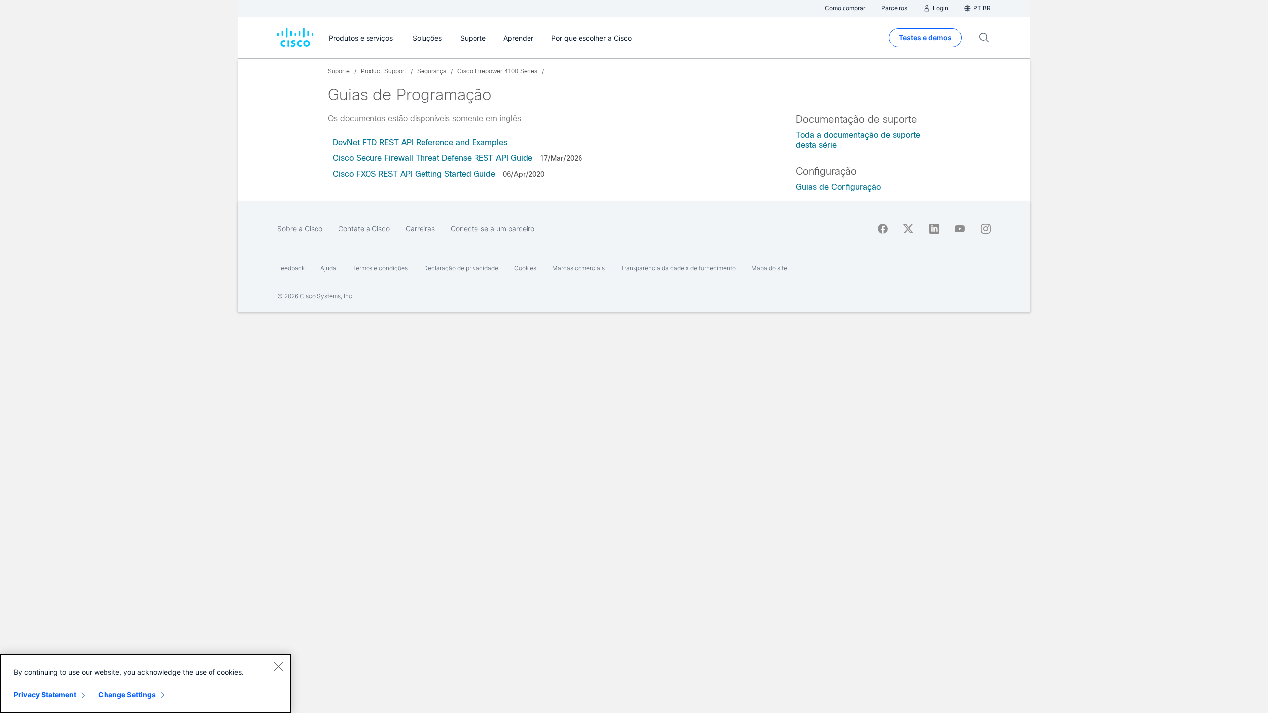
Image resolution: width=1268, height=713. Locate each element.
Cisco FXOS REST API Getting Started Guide (415, 174)
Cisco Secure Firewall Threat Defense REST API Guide (432, 158)
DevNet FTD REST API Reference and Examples (420, 142)
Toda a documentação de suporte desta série (858, 140)
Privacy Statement (45, 694)
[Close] (278, 666)
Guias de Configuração (838, 187)
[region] (145, 683)
